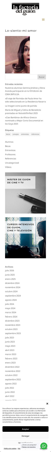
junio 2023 (10, 341)
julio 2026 (9, 270)
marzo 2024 (10, 312)
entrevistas (25, 134)
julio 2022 (9, 387)
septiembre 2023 (13, 333)
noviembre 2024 (12, 287)
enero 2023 (10, 362)
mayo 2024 (10, 308)
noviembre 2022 (12, 371)
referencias (35, 134)
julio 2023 (9, 337)
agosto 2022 (11, 383)
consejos (16, 134)
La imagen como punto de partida (21, 105)
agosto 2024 (11, 300)
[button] (47, 403)
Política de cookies (10, 448)
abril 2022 (9, 396)
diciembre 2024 (12, 283)
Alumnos (9, 141)
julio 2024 (9, 304)
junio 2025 (10, 274)
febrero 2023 (11, 358)
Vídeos (8, 167)
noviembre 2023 (12, 325)
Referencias (10, 158)
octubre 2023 (11, 329)
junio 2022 (10, 392)
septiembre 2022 (13, 379)
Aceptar (25, 429)
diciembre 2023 (12, 320)
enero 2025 (10, 279)
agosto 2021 (11, 400)
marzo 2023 (10, 354)
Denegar (25, 436)
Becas (8, 146)
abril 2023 (9, 350)
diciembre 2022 (12, 366)
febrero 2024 (11, 316)
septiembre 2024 (13, 295)
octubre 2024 (11, 291)
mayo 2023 (10, 346)
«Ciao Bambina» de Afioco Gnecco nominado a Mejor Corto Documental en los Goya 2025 (24, 120)
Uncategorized (12, 162)
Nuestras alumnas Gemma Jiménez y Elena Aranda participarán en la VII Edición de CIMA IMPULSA (25, 91)
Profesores (10, 154)
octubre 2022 (11, 375)
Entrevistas (10, 150)
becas (8, 134)
